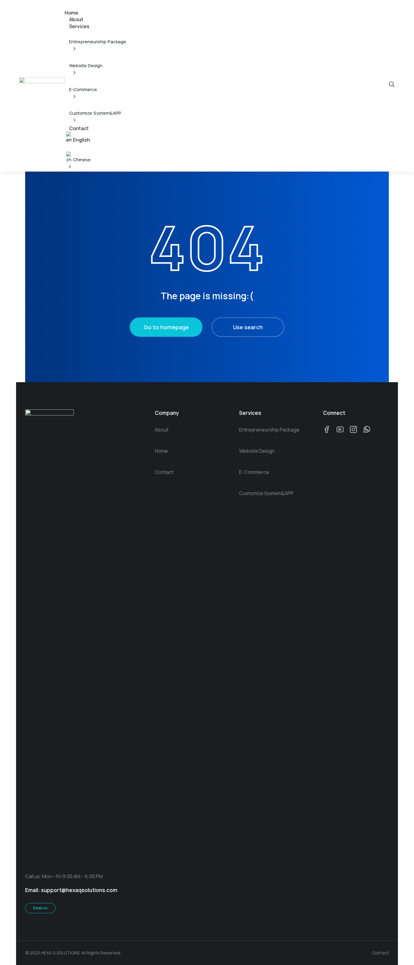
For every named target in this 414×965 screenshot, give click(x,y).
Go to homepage (166, 327)
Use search (248, 327)
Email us (40, 908)
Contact (380, 953)
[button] (68, 4)
